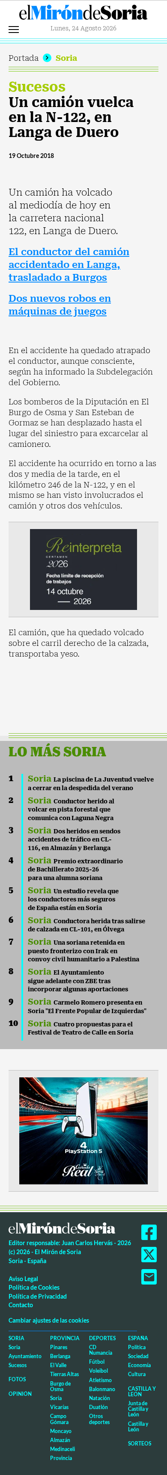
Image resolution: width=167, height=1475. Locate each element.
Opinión (20, 1394)
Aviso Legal (23, 1278)
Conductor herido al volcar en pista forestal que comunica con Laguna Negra (71, 809)
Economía (139, 1365)
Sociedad (138, 1356)
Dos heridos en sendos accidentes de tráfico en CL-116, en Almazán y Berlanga (74, 839)
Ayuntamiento (25, 1356)
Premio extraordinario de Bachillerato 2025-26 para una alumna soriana (75, 869)
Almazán (60, 1440)
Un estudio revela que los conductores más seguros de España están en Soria (73, 899)
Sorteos (139, 1443)
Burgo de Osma (60, 1386)
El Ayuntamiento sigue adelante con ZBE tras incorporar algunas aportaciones (78, 981)
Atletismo (100, 1380)
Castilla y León (142, 1392)
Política (137, 1347)
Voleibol (98, 1371)
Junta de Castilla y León (138, 1409)
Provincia (65, 1338)
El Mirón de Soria (83, 14)
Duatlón (98, 1407)
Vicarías (59, 1407)
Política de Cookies (34, 1287)
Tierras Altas (64, 1374)
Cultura (137, 1374)
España (138, 1338)
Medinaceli (62, 1449)
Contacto (21, 1304)
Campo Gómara (59, 1419)
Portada (24, 58)
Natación (99, 1398)
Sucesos (37, 87)
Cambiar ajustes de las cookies (49, 1320)
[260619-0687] (83, 568)
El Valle (58, 1365)
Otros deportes (99, 1419)
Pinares (58, 1347)
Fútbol (96, 1362)
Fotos (17, 1379)
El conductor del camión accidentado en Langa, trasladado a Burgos (69, 265)
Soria (66, 58)
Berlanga (60, 1356)
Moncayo (61, 1431)
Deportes (102, 1338)
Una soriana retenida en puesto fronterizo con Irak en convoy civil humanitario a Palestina (83, 951)
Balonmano (102, 1389)
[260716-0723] (83, 1129)
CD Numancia (100, 1350)
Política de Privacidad (38, 1296)
